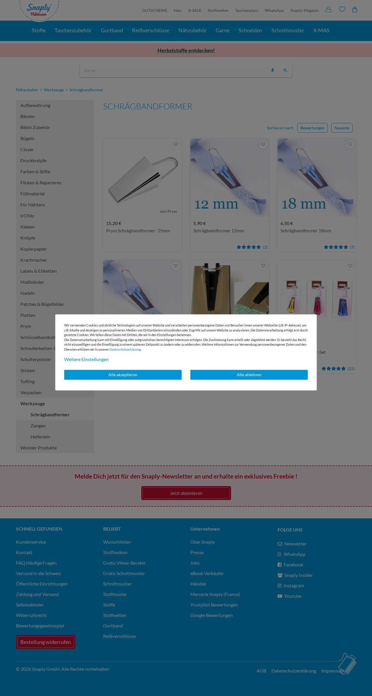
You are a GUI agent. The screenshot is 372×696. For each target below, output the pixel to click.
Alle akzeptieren (122, 374)
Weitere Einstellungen (86, 359)
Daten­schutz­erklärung (125, 349)
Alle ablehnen (249, 374)
